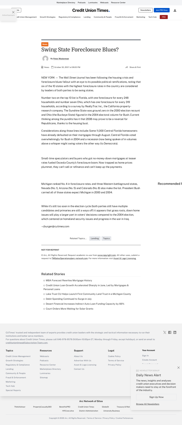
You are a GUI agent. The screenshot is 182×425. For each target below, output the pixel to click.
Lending (9, 369)
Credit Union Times (86, 407)
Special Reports (13, 390)
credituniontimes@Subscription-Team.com (27, 342)
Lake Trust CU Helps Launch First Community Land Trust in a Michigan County (88, 294)
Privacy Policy (114, 365)
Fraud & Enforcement (16, 377)
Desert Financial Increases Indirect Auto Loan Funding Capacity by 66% (85, 303)
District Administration (88, 411)
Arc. (66, 418)
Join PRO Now (162, 10)
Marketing (10, 382)
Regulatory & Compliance (18, 365)
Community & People (16, 373)
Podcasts (82, 2)
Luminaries (93, 2)
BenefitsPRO (64, 407)
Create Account (149, 360)
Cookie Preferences (124, 418)
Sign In (145, 355)
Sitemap (44, 377)
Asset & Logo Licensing (85, 365)
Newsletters (145, 10)
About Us (78, 356)
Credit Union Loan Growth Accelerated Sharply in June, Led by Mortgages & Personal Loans (86, 287)
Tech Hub (10, 386)
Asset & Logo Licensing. (124, 258)
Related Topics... (78, 238)
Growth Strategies (14, 360)
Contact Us (79, 369)
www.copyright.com (107, 255)
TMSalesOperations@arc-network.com (70, 258)
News (44, 44)
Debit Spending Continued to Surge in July (69, 298)
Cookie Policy (114, 356)
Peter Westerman (61, 59)
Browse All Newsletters (147, 404)
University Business (111, 411)
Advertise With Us (82, 360)
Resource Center (118, 2)
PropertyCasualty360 (42, 407)
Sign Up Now (156, 397)
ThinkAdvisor (19, 407)
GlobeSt (105, 407)
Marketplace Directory (66, 2)
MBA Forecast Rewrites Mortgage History (69, 280)
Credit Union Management (18, 356)
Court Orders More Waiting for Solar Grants (69, 308)
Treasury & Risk (123, 407)
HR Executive (68, 411)
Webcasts (104, 2)
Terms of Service (116, 360)
